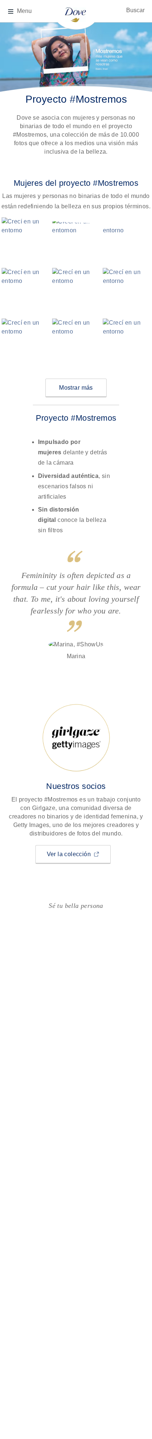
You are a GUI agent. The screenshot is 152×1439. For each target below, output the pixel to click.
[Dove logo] (75, 14)
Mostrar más (76, 387)
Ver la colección (79, 854)
